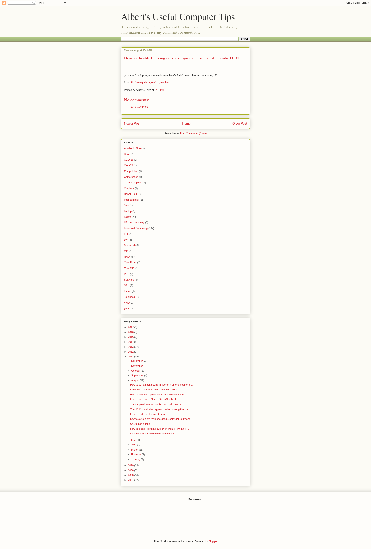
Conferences (131, 177)
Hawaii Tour (130, 194)
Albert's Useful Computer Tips (178, 16)
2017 (131, 327)
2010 (131, 465)
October (136, 370)
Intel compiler (131, 199)
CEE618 (128, 159)
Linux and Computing (136, 228)
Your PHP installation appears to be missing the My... (160, 409)
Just (126, 205)
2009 (131, 470)
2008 (131, 475)
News (127, 256)
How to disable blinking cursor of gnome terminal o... (159, 428)
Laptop (128, 211)
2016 (131, 332)
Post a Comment (138, 106)
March (135, 449)
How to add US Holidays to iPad (148, 414)
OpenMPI (129, 268)
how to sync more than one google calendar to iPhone (160, 418)
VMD (127, 302)
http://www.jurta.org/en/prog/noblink (149, 82)
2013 (131, 346)
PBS (126, 274)
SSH (126, 285)
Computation (131, 171)
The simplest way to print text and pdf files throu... (158, 404)
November (137, 365)
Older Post (239, 123)
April (134, 444)
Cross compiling (133, 182)
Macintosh (130, 245)
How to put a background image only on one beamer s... (161, 384)
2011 (131, 356)
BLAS (127, 154)
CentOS (128, 165)
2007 (131, 480)
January (136, 459)
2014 (131, 341)
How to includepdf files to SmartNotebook (153, 399)
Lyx (126, 239)
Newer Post (132, 123)
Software (129, 279)
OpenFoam (130, 262)
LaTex (127, 217)
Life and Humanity (134, 222)
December (137, 360)
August (135, 380)
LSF (126, 234)
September (137, 375)
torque (127, 291)
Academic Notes (133, 148)
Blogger (212, 541)
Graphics (129, 188)
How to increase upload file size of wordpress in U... (159, 394)
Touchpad (129, 296)
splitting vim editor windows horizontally (152, 433)
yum (126, 308)
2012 (131, 351)
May (134, 439)
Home (186, 123)
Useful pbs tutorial (140, 424)
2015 (131, 337)
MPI (126, 251)
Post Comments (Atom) (193, 133)
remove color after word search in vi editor (153, 389)
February (136, 454)
